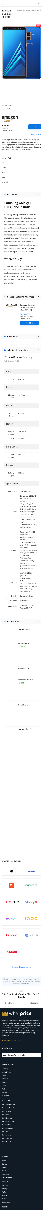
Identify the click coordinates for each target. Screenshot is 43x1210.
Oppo (4, 1085)
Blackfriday (6, 1202)
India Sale (5, 1182)
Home (4, 1161)
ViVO (3, 1089)
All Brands (5, 1096)
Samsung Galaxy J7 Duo (26, 729)
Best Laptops (6, 1115)
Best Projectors (7, 1128)
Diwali (4, 1199)
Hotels (4, 1171)
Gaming (4, 1164)
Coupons (5, 1185)
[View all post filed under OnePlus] (11, 952)
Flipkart (4, 1192)
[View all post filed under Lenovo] (11, 935)
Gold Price (5, 1174)
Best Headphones (8, 1121)
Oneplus (5, 1079)
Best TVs (5, 1131)
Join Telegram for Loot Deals (14, 1055)
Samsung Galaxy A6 (24, 629)
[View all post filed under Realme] (11, 902)
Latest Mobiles (6, 109)
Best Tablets (6, 1111)
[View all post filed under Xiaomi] (11, 885)
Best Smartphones (8, 1104)
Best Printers (6, 1125)
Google (4, 1082)
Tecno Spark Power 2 (25, 680)
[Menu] (3, 3)
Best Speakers (7, 1135)
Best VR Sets (6, 1142)
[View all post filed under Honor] (11, 918)
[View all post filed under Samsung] (31, 871)
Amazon (5, 1195)
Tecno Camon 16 (23, 643)
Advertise (6, 1040)
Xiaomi (4, 1075)
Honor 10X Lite (23, 705)
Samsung (5, 1069)
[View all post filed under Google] (31, 902)
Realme (4, 1092)
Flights (4, 1167)
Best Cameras (7, 1138)
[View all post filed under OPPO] (31, 885)
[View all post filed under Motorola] (31, 935)
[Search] (39, 3)
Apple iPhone (6, 1072)
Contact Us (15, 1040)
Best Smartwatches (9, 1108)
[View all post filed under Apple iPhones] (11, 871)
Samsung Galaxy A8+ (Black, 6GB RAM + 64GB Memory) (28, 307)
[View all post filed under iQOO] (31, 918)
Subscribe (34, 1003)
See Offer (34, 126)
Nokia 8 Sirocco (23, 668)
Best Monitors (7, 1118)
